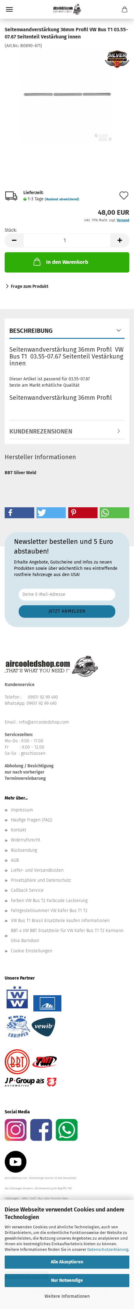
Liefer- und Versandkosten (37, 870)
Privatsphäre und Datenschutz (41, 880)
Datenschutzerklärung (107, 1249)
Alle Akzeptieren (67, 1262)
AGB (15, 860)
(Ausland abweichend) (62, 199)
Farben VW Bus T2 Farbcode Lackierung (49, 900)
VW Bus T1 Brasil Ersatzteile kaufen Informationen (60, 920)
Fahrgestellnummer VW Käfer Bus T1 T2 (49, 910)
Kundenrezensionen (40, 431)
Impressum (22, 810)
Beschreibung (31, 330)
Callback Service (27, 890)
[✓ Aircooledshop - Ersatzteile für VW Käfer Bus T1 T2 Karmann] (67, 9)
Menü (9, 9)
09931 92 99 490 (43, 697)
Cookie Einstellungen (31, 951)
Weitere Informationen (67, 1296)
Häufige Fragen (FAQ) (31, 820)
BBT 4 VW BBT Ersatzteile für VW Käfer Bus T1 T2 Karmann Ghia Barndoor (67, 935)
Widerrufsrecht (25, 840)
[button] (14, 240)
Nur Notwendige (67, 1280)
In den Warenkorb (67, 262)
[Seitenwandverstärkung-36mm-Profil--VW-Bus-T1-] (67, 95)
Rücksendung (24, 850)
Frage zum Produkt (29, 286)
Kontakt (18, 830)
